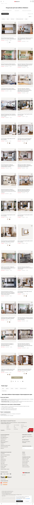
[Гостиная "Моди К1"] (25, 105)
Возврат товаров (3, 466)
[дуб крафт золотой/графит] (9, 143)
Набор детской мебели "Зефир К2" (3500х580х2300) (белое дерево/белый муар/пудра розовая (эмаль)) (25, 165)
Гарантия (2, 457)
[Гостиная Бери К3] (25, 282)
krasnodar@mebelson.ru (4, 437)
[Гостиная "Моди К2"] (25, 205)
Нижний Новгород (24, 426)
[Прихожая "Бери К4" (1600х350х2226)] (25, 360)
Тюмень (15, 427)
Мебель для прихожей (25, 466)
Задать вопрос (3, 440)
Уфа (14, 426)
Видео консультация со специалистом (4, 442)
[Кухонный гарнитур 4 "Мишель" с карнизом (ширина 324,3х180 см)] (8, 334)
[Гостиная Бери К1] (8, 129)
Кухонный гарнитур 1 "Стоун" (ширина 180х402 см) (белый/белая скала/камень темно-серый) (8, 115)
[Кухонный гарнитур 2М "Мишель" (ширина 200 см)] (8, 29)
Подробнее (2, 430)
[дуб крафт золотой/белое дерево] (8, 143)
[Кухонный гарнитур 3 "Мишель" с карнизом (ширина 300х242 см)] (25, 258)
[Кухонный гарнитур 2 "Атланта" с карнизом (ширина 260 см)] (8, 180)
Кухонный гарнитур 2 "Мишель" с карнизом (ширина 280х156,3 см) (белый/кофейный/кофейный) (24, 190)
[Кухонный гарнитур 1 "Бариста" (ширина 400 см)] (25, 29)
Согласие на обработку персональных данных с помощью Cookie (12, 494)
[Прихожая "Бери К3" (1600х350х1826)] (8, 308)
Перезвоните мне (3, 438)
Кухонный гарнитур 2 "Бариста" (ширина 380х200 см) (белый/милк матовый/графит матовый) (7, 165)
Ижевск (8, 427)
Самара (8, 426)
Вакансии (2, 448)
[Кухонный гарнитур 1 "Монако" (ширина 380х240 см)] (25, 55)
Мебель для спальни (23, 388)
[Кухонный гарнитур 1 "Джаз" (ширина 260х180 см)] (8, 55)
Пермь (22, 427)
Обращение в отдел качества (5, 445)
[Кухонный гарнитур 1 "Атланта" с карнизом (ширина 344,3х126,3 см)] (25, 79)
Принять (19, 501)
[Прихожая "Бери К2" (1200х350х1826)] (8, 232)
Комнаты (23, 453)
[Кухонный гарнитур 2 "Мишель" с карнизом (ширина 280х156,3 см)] (25, 180)
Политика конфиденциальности (6, 493)
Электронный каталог (4, 464)
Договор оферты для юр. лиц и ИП (7, 492)
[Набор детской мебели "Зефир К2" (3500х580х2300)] (25, 155)
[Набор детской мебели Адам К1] (8, 360)
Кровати (16, 388)
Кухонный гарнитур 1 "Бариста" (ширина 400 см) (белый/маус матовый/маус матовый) (25, 39)
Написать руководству (4, 446)
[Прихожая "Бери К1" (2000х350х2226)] (25, 129)
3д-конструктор (3, 460)
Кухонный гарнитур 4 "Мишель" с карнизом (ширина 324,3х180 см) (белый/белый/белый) (7, 344)
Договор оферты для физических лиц (7, 491)
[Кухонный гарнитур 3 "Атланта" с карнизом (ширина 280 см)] (8, 282)
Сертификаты (3, 467)
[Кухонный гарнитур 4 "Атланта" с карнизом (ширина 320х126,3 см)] (25, 334)
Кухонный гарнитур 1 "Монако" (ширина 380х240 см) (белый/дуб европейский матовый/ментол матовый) (25, 65)
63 (22, 381)
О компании (3, 453)
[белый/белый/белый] (8, 42)
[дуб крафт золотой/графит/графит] (8, 374)
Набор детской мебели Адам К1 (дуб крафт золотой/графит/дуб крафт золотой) (8, 370)
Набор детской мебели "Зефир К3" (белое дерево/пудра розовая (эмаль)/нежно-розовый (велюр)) (8, 267)
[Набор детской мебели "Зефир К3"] (8, 258)
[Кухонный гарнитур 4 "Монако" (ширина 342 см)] (25, 308)
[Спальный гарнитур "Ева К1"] (8, 79)
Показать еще (4, 390)
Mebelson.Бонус (3, 459)
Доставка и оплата (4, 456)
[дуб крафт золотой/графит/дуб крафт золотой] (9, 374)
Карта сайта (2, 463)
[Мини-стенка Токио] (25, 232)
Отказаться (27, 501)
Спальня (12, 388)
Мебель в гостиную (25, 465)
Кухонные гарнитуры (25, 461)
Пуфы (3, 388)
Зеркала (7, 388)
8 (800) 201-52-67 (3, 414)
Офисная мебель (25, 462)
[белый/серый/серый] (9, 42)
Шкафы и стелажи (25, 459)
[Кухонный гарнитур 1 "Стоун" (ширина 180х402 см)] (8, 105)
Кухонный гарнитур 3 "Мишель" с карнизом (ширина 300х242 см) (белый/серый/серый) (25, 267)
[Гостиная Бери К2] (8, 205)
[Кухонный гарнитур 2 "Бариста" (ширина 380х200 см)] (8, 155)
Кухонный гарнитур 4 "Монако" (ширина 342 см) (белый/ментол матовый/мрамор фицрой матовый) (25, 318)
